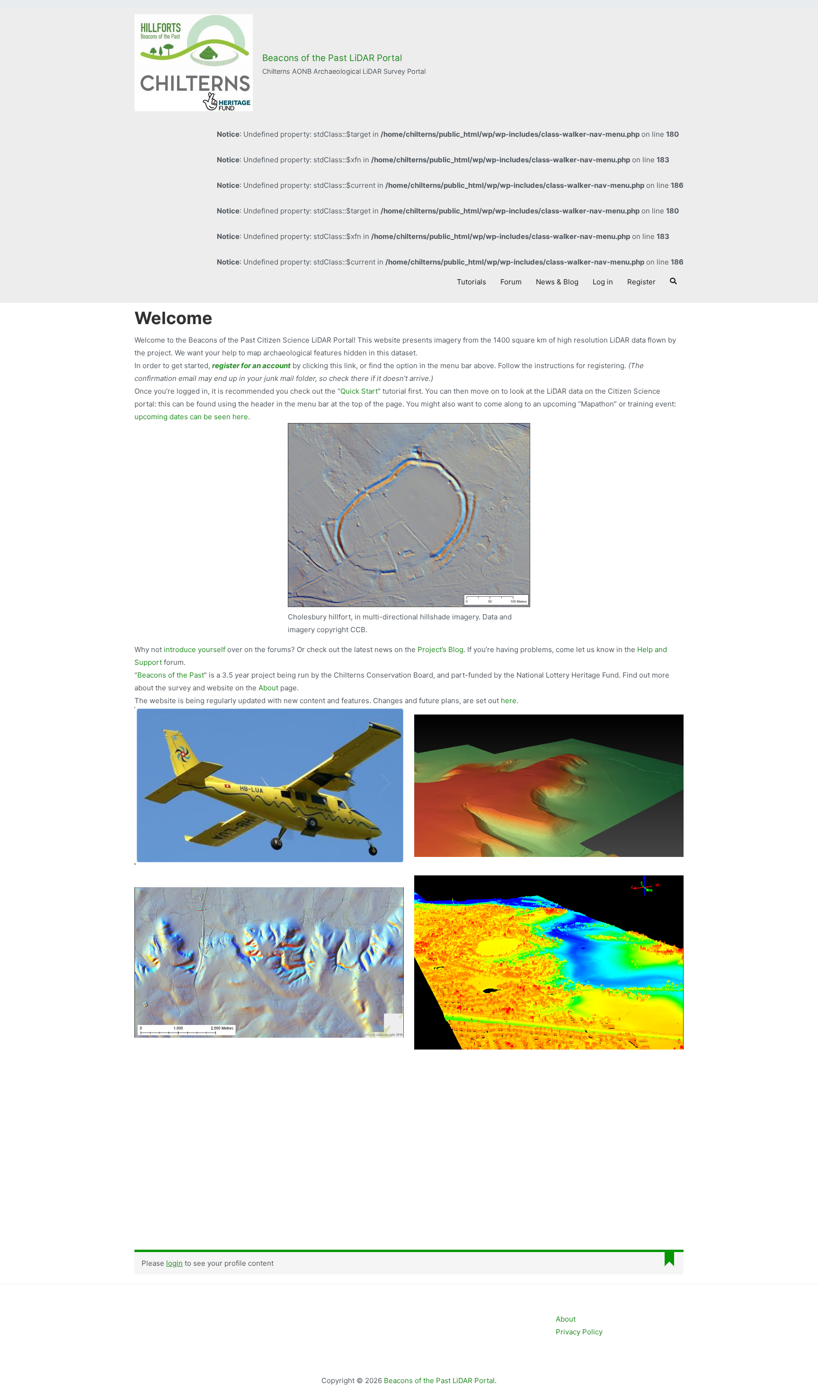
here (508, 700)
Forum (511, 281)
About (269, 687)
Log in (603, 281)
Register (641, 281)
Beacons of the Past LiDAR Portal (332, 58)
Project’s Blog (440, 649)
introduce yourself (194, 649)
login (174, 1263)
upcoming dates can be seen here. (192, 416)
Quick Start (359, 391)
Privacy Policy (579, 1331)
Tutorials (471, 281)
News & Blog (557, 281)
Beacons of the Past (170, 675)
